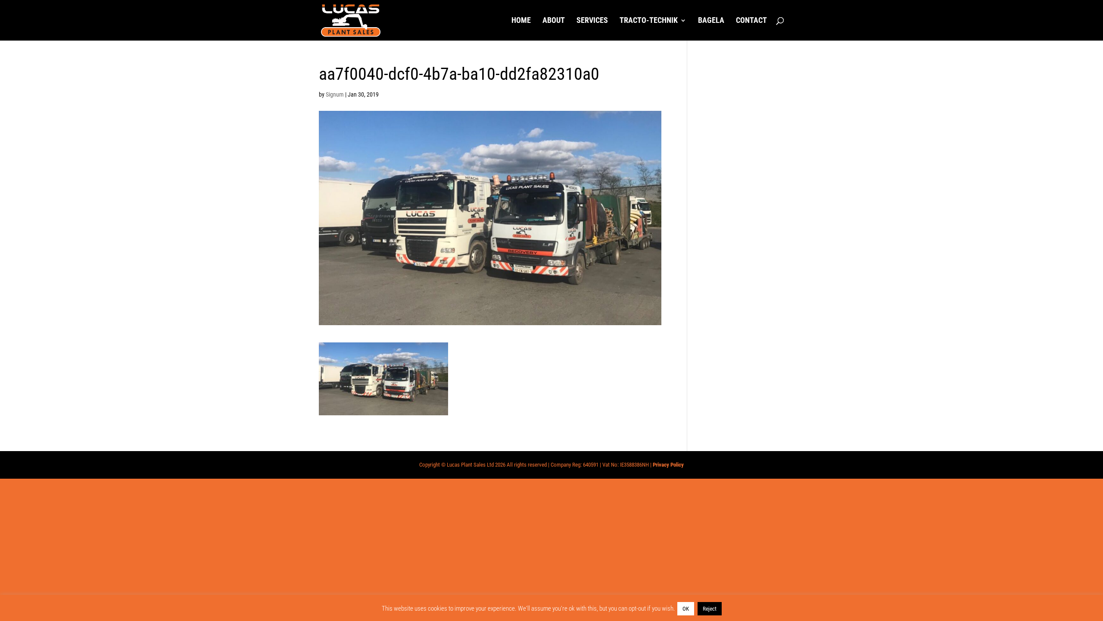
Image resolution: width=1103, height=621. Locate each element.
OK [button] (685, 608)
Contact (751, 21)
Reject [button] (710, 608)
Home (521, 21)
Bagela (711, 21)
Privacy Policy (668, 464)
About (553, 21)
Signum (335, 94)
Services (592, 21)
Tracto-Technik (649, 21)
